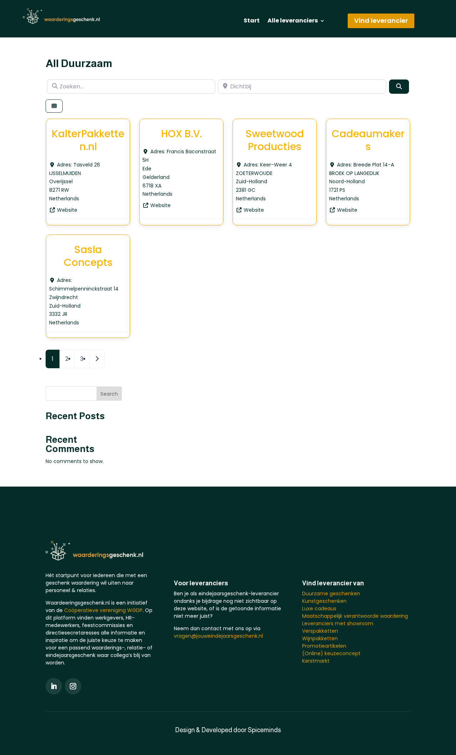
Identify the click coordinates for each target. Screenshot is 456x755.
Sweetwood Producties (274, 140)
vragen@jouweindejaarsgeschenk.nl (218, 636)
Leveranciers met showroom (337, 623)
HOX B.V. (181, 134)
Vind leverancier (381, 20)
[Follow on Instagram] (73, 686)
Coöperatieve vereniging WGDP (103, 610)
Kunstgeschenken (324, 601)
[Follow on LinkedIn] (54, 686)
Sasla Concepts (88, 256)
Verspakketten (320, 631)
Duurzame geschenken (331, 593)
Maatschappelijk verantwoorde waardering (355, 616)
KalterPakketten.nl (88, 140)
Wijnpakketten (320, 638)
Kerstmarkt (316, 660)
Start (252, 21)
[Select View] (54, 106)
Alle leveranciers (293, 21)
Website (67, 210)
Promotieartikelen (324, 645)
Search (109, 393)
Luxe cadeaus (319, 608)
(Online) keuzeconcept (331, 653)
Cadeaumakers (368, 140)
